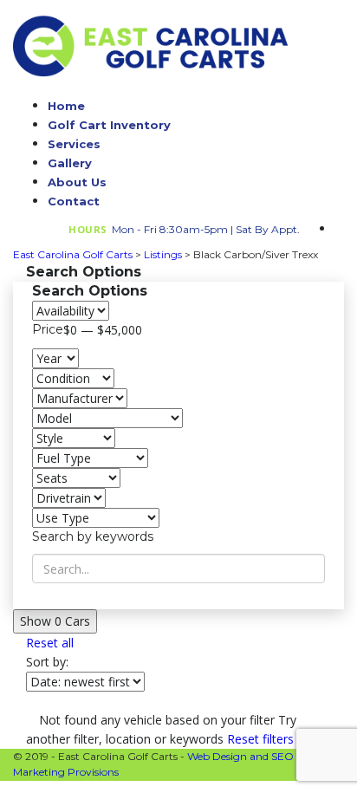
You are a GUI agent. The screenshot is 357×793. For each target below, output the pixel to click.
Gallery (70, 163)
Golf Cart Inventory (109, 125)
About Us (77, 182)
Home (66, 106)
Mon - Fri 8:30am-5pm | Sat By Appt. (206, 229)
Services (74, 144)
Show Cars (55, 621)
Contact (74, 201)
